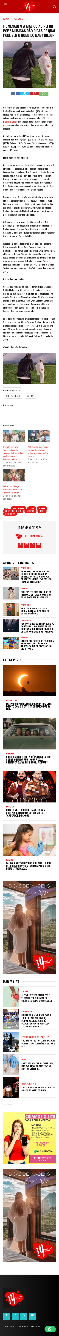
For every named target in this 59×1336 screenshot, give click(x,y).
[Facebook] (15, 96)
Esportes (11, 701)
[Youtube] (38, 545)
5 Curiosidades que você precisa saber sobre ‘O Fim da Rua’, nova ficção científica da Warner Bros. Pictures (28, 759)
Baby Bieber (18, 508)
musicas (30, 511)
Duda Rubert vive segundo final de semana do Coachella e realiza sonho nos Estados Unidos (13, 453)
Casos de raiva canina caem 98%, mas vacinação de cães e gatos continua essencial (37, 1066)
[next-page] (10, 1103)
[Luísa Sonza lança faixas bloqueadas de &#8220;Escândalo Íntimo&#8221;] (14, 475)
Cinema (10, 754)
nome (42, 511)
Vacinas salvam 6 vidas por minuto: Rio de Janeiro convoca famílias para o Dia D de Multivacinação (29, 865)
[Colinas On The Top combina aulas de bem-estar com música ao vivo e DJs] (11, 1042)
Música (10, 807)
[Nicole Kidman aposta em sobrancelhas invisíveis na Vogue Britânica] (11, 609)
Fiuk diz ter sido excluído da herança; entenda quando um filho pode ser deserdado (36, 594)
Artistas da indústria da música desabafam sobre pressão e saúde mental (39, 451)
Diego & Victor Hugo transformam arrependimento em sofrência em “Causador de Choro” (25, 812)
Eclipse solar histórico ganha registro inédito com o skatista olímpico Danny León (29, 706)
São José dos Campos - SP (35, 1037)
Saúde (9, 860)
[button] (50, 1329)
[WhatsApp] (43, 96)
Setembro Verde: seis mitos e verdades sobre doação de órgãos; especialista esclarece (36, 997)
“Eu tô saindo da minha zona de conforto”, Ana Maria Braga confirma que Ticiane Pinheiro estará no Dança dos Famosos (37, 627)
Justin (18, 511)
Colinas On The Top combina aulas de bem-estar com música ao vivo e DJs (38, 1043)
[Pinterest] (34, 96)
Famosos (18, 19)
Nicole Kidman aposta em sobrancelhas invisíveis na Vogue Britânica (35, 611)
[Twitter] (25, 96)
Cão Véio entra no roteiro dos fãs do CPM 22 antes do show (38, 1089)
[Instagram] (26, 545)
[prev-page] (5, 1103)
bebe (31, 508)
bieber (42, 508)
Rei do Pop (10, 513)
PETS (24, 1060)
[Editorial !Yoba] (20, 536)
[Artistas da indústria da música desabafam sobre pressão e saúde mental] (39, 436)
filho (7, 511)
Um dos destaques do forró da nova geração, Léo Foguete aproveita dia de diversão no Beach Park (37, 644)
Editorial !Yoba (33, 536)
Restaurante (28, 1084)
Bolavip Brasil (11, 121)
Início (6, 19)
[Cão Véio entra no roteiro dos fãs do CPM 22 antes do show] (11, 1087)
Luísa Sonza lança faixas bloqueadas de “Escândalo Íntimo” (12, 489)
